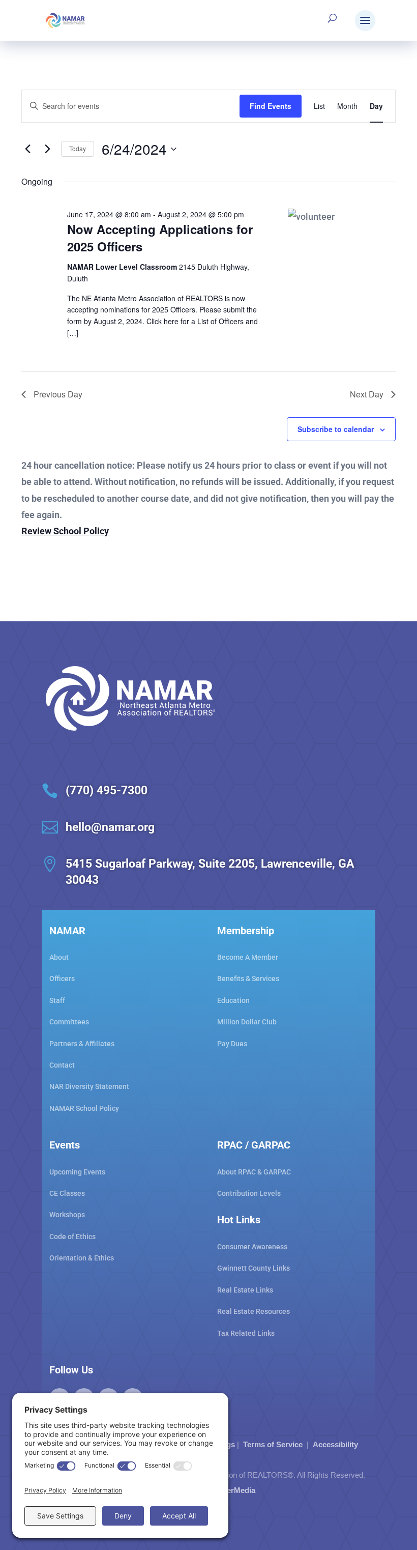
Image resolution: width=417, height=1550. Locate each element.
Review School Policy (65, 531)
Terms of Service (273, 1444)
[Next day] (47, 149)
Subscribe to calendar (335, 429)
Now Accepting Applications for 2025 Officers (160, 237)
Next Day (366, 394)
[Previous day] (27, 149)
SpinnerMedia (230, 1490)
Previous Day (58, 394)
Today (77, 148)
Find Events (270, 106)
